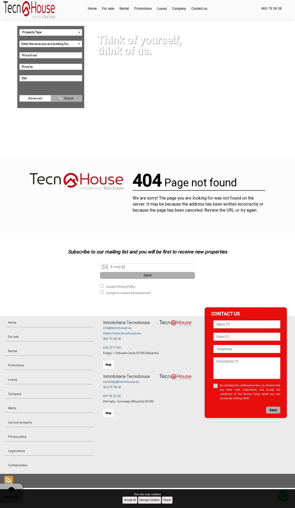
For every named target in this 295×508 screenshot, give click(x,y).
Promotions (143, 8)
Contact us (199, 8)
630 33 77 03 (112, 347)
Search (69, 98)
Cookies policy (17, 465)
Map (108, 364)
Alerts (12, 408)
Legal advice (16, 451)
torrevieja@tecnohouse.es (121, 381)
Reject (167, 500)
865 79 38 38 (112, 338)
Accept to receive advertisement (128, 292)
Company (179, 8)
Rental (124, 8)
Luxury (162, 8)
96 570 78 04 (112, 387)
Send (147, 275)
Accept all (130, 500)
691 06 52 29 (112, 396)
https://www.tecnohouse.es (122, 333)
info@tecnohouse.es (117, 328)
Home (92, 8)
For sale (108, 8)
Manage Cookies (150, 500)
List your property (20, 422)
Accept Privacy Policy (120, 286)
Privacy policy (17, 436)
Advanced (35, 98)
